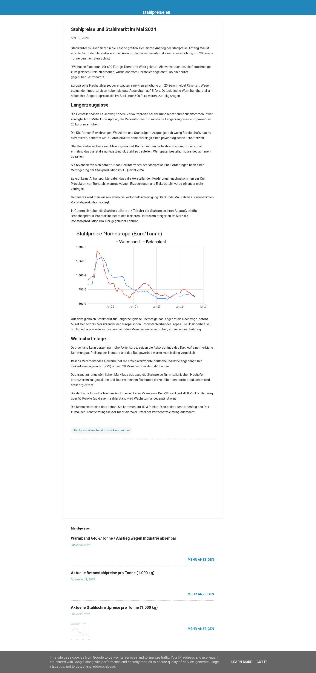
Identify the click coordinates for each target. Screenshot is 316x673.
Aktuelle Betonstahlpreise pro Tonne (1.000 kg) (113, 573)
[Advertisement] (240, 84)
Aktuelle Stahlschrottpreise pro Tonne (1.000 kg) (114, 607)
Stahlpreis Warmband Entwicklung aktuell (101, 430)
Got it (261, 662)
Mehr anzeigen (201, 560)
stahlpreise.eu (156, 12)
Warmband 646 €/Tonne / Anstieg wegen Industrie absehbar (123, 538)
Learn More (241, 662)
